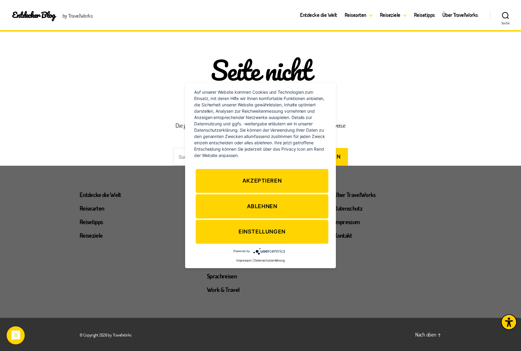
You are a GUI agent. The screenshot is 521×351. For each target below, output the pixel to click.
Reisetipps (424, 15)
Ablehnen (262, 206)
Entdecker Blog (33, 14)
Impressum (347, 222)
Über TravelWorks (460, 15)
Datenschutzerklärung (269, 260)
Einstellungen (262, 232)
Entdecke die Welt (318, 15)
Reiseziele (390, 15)
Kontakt (343, 235)
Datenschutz (348, 208)
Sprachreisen (222, 276)
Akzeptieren (262, 180)
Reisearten (355, 15)
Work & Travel (223, 289)
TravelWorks (122, 335)
